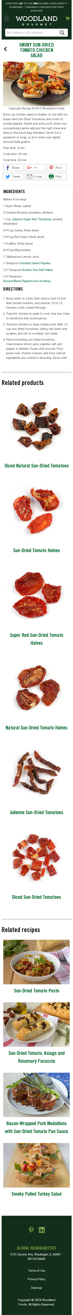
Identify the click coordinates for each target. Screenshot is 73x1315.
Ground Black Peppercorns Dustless (27, 281)
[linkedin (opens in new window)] (42, 1231)
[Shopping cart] (67, 18)
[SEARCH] (62, 33)
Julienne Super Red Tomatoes (32, 219)
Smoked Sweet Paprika (35, 263)
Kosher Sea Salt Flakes (38, 270)
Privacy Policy (36, 1279)
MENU (6, 17)
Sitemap (36, 1287)
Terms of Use (36, 1270)
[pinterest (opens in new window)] (31, 1231)
